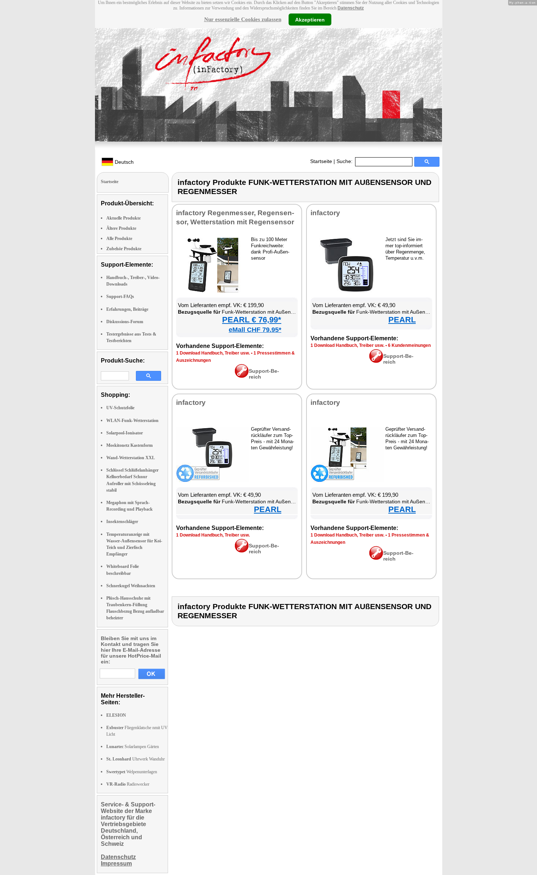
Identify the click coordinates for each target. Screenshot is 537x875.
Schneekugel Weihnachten (130, 585)
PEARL (402, 319)
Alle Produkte (119, 238)
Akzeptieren (310, 19)
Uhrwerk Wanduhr (135, 759)
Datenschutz (351, 8)
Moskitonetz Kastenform (129, 445)
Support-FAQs (120, 296)
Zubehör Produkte (123, 248)
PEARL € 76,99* (251, 319)
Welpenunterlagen (131, 771)
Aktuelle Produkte (123, 218)
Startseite (321, 161)
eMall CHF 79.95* (255, 329)
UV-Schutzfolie (120, 407)
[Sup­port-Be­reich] (242, 376)
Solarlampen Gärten (132, 746)
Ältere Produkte (121, 228)
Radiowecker (127, 784)
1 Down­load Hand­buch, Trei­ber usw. (213, 353)
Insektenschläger (122, 521)
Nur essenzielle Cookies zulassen (242, 19)
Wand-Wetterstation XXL (130, 457)
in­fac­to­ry (325, 213)
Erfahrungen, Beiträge (127, 309)
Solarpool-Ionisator (124, 432)
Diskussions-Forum (124, 321)
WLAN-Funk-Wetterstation (132, 420)
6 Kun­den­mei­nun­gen (409, 345)
